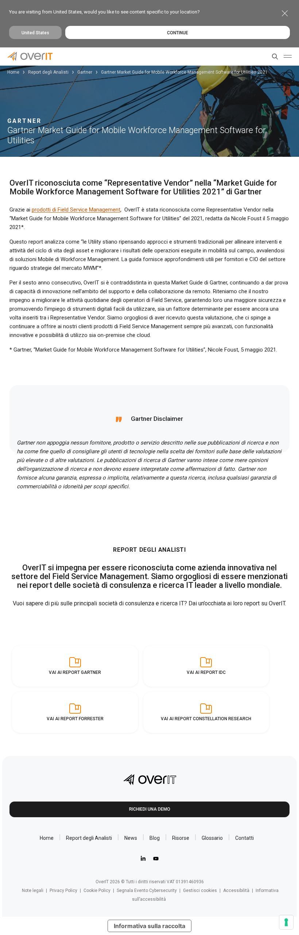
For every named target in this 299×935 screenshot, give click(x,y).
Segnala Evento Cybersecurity (147, 890)
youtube (156, 858)
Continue (177, 32)
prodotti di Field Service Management (76, 209)
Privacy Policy (63, 890)
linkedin (143, 858)
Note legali (32, 890)
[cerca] (273, 56)
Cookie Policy (97, 890)
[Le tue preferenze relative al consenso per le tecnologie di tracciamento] (286, 922)
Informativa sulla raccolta (149, 926)
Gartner (84, 72)
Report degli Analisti (48, 72)
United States (35, 32)
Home (13, 72)
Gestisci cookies (200, 890)
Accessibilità (236, 890)
